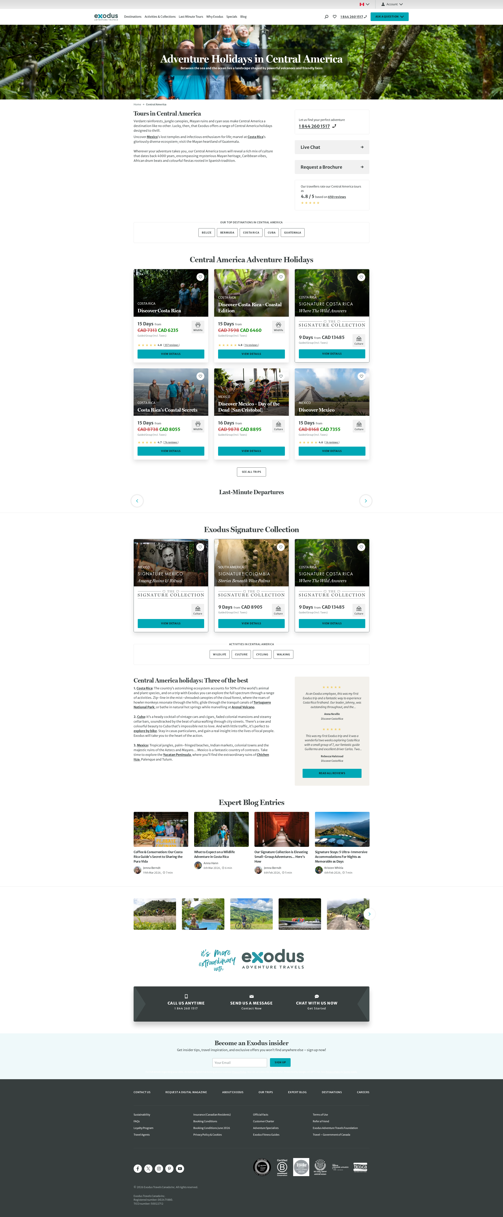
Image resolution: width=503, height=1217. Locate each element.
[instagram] (159, 1169)
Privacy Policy (333, 1071)
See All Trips (251, 472)
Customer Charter (263, 1121)
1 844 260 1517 (352, 17)
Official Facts (260, 1114)
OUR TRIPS (266, 1092)
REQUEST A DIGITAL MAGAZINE (186, 1092)
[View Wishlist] (335, 16)
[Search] (326, 16)
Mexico (152, 137)
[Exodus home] (106, 16)
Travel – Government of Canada (331, 1134)
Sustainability (142, 1114)
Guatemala (292, 232)
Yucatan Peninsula (177, 755)
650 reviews (337, 197)
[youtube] (180, 1169)
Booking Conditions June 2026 (211, 1128)
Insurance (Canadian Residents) (212, 1114)
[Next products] (366, 501)
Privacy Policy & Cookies (207, 1134)
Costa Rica (255, 137)
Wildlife (219, 654)
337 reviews (171, 345)
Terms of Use (320, 1114)
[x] (148, 1169)
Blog (243, 16)
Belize (207, 232)
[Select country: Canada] (364, 4)
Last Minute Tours (191, 16)
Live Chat (310, 147)
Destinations (132, 16)
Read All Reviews (332, 773)
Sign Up (280, 1062)
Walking (283, 654)
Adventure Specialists (266, 1128)
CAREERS (363, 1092)
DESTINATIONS (332, 1092)
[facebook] (138, 1169)
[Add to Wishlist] (200, 277)
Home (137, 104)
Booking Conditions (205, 1121)
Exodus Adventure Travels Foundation (335, 1128)
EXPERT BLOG (297, 1092)
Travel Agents (142, 1134)
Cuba (271, 232)
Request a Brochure (321, 167)
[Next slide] (369, 914)
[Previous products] (137, 501)
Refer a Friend (321, 1121)
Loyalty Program (143, 1128)
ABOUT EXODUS (232, 1092)
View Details (171, 354)
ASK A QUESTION (387, 16)
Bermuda (227, 232)
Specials (231, 16)
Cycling (262, 654)
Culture (241, 654)
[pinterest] (169, 1169)
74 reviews (171, 442)
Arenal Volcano (243, 707)
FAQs (137, 1121)
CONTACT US (142, 1092)
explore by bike (145, 731)
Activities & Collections (160, 16)
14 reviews (251, 345)
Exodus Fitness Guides (266, 1134)
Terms (347, 1071)
